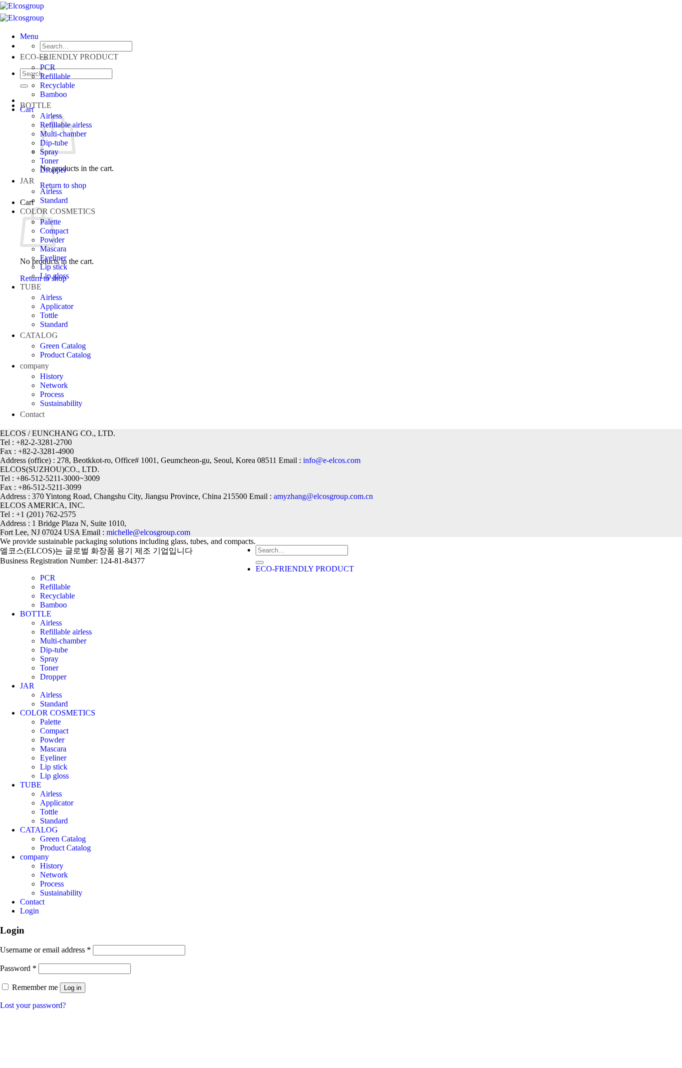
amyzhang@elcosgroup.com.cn (323, 496)
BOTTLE (35, 105)
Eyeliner (53, 258)
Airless (51, 191)
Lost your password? (33, 1005)
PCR (47, 67)
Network (54, 385)
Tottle (49, 315)
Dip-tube (54, 650)
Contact (32, 414)
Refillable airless (66, 632)
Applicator (56, 306)
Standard (54, 200)
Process (52, 394)
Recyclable (57, 85)
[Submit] (24, 86)
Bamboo (53, 94)
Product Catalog (65, 354)
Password (18, 968)
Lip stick (53, 266)
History (51, 376)
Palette (50, 722)
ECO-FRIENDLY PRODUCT (69, 56)
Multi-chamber (63, 640)
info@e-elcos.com (331, 460)
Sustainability (61, 403)
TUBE (30, 286)
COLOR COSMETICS (57, 211)
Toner (49, 160)
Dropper (53, 170)
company (34, 366)
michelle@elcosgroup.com (148, 532)
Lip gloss (54, 276)
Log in (72, 988)
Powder (52, 740)
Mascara (53, 248)
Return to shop (63, 185)
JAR (27, 180)
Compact (54, 730)
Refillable (55, 76)
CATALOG (39, 335)
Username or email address (45, 950)
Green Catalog (63, 346)
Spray (49, 658)
